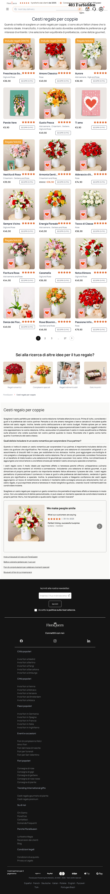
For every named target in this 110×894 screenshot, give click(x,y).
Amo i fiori (22, 744)
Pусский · (81, 883)
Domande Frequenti (27, 823)
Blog (19, 843)
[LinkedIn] (88, 640)
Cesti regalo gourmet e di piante (32, 795)
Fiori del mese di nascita (29, 748)
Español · (28, 883)
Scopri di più (27, 81)
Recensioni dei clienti (27, 840)
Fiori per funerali (25, 751)
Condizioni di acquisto (28, 857)
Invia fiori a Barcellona (28, 669)
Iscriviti (55, 604)
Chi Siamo (22, 812)
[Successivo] (71, 339)
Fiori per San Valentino (28, 754)
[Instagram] (55, 640)
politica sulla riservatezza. (62, 609)
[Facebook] (21, 640)
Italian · (55, 883)
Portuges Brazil (68, 887)
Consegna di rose (25, 768)
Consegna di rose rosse (28, 778)
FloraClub (22, 816)
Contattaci (22, 819)
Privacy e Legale (25, 860)
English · (72, 883)
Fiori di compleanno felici (29, 741)
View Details (34, 536)
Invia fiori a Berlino (26, 662)
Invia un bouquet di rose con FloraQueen (21, 556)
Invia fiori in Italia (25, 724)
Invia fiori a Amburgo (27, 672)
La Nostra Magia (25, 836)
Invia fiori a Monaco (26, 690)
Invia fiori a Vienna (26, 686)
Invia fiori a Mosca (26, 700)
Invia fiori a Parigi (25, 666)
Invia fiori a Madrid (26, 659)
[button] (99, 526)
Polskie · (63, 883)
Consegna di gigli (25, 771)
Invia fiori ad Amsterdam (29, 696)
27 (65, 338)
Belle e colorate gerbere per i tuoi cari (19, 562)
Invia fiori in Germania (28, 713)
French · (37, 883)
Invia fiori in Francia (26, 720)
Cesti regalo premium (27, 799)
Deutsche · (46, 883)
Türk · (36, 887)
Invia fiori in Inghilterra (28, 727)
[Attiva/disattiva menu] (8, 9)
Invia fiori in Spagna (26, 717)
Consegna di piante (26, 782)
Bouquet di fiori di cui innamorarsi (18, 572)
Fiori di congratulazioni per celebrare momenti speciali (26, 567)
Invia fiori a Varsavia (27, 693)
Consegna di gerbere (27, 775)
